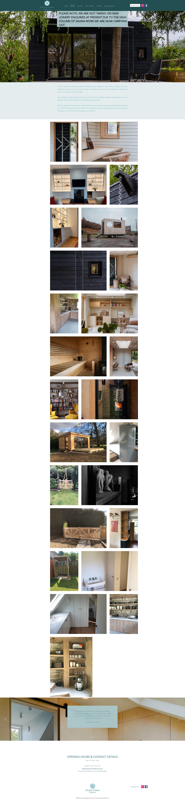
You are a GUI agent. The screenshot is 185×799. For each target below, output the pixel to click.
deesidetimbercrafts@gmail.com (92, 768)
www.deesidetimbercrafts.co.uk (88, 798)
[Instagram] (142, 5)
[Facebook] (146, 5)
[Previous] (6, 719)
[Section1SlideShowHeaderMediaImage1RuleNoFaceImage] (90, 737)
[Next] (179, 719)
